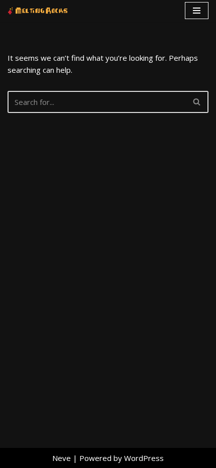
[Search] (197, 102)
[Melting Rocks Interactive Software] (38, 11)
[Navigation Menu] (196, 10)
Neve (61, 458)
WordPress (144, 458)
